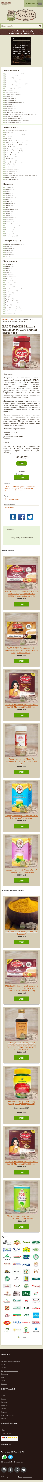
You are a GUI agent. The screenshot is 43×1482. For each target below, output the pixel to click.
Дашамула (8, 195)
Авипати (7, 213)
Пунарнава (8, 299)
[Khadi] (36, 1274)
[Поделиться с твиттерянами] (30, 520)
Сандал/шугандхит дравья (12, 288)
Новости (4, 1405)
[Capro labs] (16, 1303)
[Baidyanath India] (16, 1260)
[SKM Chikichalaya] (26, 1325)
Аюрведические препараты (12, 244)
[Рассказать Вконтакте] (13, 520)
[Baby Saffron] (7, 1318)
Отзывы (4, 1384)
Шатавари (8, 193)
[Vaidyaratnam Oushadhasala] (7, 1282)
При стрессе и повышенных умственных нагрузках (19, 114)
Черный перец (9, 276)
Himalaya (7, 132)
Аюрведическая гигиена (9, 1371)
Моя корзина (6, 3)
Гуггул (7, 284)
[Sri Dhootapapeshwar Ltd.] (7, 1252)
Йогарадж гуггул (10, 209)
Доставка (4, 1402)
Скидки (3, 1380)
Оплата (3, 1399)
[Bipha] (16, 1325)
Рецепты (4, 1412)
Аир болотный (9, 282)
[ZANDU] (26, 1311)
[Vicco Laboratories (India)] (7, 1267)
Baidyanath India (9, 157)
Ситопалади (8, 229)
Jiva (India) (8, 167)
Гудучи (7, 201)
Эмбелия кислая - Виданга (12, 311)
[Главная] (21, 20)
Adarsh (7, 136)
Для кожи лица (9, 108)
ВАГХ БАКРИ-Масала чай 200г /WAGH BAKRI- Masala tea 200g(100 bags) (21, 706)
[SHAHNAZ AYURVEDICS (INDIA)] (16, 1311)
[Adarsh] (16, 1289)
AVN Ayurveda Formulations (13, 142)
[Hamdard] (36, 1303)
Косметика (8, 254)
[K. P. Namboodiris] (36, 1260)
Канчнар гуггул (9, 217)
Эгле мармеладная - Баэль (12, 309)
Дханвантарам (9, 197)
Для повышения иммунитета (13, 74)
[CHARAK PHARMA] (16, 1282)
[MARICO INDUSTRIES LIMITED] (26, 1260)
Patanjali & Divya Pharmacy (12, 163)
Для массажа (8, 110)
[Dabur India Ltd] (26, 1274)
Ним (6, 199)
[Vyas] (7, 1311)
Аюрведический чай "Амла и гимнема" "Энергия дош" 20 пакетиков (21, 817)
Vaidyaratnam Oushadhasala (12, 151)
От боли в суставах (10, 92)
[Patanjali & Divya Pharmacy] (7, 1296)
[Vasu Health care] (26, 1318)
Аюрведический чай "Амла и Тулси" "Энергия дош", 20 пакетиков (21, 871)
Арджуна (8, 215)
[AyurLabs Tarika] (16, 1274)
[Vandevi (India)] (26, 1282)
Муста (7, 295)
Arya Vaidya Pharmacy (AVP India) (14, 144)
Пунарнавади (9, 203)
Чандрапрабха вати (10, 223)
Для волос (8, 90)
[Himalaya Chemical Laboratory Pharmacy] (36, 1311)
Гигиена (7, 250)
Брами (7, 191)
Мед (6, 297)
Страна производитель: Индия (13, 134)
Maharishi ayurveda (10, 169)
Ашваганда (8, 189)
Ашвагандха (8, 286)
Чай (6, 256)
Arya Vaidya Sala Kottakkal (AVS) (14, 130)
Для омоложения (10, 86)
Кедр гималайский (10, 301)
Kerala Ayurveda (9, 177)
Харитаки (8, 264)
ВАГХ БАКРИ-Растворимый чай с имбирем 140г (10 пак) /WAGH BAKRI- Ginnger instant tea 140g (21, 650)
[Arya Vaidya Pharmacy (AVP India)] (16, 1245)
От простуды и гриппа (11, 88)
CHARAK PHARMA (10, 179)
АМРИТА (8, 159)
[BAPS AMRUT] (7, 1289)
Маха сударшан (9, 227)
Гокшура (7, 280)
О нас (3, 1395)
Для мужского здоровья (11, 116)
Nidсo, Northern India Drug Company (15, 140)
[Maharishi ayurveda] (7, 1333)
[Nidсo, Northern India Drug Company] (36, 1245)
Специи (7, 252)
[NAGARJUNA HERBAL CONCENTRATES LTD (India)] (26, 1252)
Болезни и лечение (7, 1415)
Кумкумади (8, 219)
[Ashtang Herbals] (26, 1289)
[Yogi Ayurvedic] (16, 1318)
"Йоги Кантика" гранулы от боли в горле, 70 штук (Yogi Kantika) (21, 1217)
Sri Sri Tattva (8, 165)
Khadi (7, 138)
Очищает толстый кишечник (13, 112)
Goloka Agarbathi (10, 161)
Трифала (7, 187)
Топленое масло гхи (10, 303)
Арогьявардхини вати (11, 225)
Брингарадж (8, 233)
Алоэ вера (8, 231)
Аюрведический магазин (25, 1477)
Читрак (7, 305)
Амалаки (7, 205)
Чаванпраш (8, 221)
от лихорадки (9, 106)
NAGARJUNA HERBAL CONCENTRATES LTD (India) (20, 175)
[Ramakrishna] (36, 1333)
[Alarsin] (26, 1267)
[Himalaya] (36, 1282)
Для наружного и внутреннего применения (17, 120)
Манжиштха (8, 313)
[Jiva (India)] (26, 1296)
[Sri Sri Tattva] (16, 1252)
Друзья (3, 1418)
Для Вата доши (9, 98)
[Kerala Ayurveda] (16, 1333)
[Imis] (26, 1303)
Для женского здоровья (11, 80)
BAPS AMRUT (9, 173)
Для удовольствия (12, 499)
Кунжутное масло (10, 290)
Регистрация (36, 3)
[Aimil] (36, 1325)
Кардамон (8, 274)
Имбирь (7, 268)
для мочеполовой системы (12, 118)
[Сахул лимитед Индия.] (36, 1267)
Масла (7, 246)
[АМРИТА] (16, 1296)
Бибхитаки (8, 292)
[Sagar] (26, 1333)
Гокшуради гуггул (10, 235)
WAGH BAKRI (10, 507)
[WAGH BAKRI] (7, 1325)
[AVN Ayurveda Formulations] (7, 1303)
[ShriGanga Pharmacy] (36, 1296)
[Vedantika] (36, 1252)
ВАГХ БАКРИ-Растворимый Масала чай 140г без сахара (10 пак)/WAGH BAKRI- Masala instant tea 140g (20, 489)
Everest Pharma (9, 155)
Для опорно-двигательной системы (15, 84)
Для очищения (9, 82)
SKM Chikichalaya (10, 171)
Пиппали (7, 266)
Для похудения (9, 100)
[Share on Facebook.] (21, 520)
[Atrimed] (36, 1289)
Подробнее (16, 62)
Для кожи (8, 78)
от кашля (7, 96)
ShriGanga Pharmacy (11, 153)
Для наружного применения (13, 102)
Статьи (3, 1408)
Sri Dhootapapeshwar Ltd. (12, 148)
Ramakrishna (9, 146)
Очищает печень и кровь (12, 94)
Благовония (8, 104)
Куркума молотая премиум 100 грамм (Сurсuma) (21, 933)
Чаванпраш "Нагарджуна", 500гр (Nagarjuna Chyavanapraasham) (21, 1102)
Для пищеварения (10, 76)
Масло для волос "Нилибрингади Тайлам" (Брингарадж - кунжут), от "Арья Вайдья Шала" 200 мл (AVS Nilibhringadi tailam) (21, 1045)
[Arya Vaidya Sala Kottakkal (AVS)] (7, 1245)
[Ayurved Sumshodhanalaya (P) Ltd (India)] (36, 1318)
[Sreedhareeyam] (21, 1340)
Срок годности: (19, 1108)
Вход (27, 3)
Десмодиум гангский (11, 307)
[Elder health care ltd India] (7, 1274)
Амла (7, 207)
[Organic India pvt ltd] (7, 1260)
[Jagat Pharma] (16, 1267)
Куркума (7, 211)
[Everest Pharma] (26, 1245)
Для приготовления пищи (12, 122)
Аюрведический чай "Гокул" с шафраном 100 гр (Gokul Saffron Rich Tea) (21, 761)
